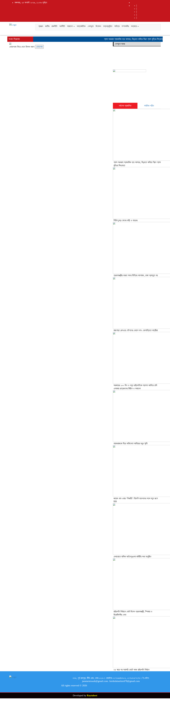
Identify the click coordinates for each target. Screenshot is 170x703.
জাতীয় (47, 26)
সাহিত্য (117, 26)
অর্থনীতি (62, 26)
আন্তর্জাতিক (81, 26)
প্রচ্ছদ (40, 26)
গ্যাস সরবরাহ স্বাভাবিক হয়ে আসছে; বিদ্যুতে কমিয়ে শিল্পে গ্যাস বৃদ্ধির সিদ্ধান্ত (129, 39)
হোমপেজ (39, 46)
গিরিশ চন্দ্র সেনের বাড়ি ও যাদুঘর (125, 220)
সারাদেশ (70, 26)
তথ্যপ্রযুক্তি (107, 26)
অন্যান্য (134, 26)
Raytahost (92, 695)
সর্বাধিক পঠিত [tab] (149, 105)
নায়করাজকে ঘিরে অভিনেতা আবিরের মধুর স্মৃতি (131, 443)
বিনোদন (98, 26)
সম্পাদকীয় (125, 26)
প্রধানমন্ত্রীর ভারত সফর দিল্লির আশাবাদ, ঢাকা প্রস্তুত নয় (136, 275)
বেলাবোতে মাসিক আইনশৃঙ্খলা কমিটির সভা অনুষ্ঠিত (132, 556)
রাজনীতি (54, 26)
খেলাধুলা (91, 26)
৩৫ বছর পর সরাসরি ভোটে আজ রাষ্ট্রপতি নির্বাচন (131, 669)
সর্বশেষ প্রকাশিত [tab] (125, 105)
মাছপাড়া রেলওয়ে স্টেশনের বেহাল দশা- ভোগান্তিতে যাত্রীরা (136, 330)
